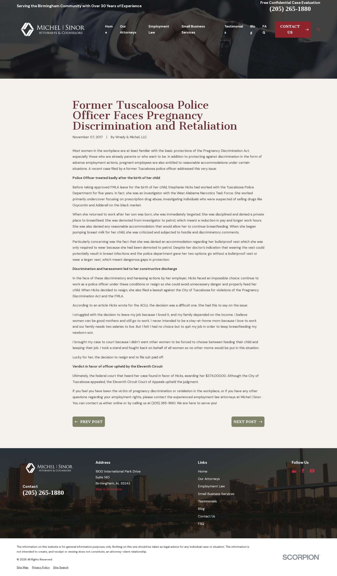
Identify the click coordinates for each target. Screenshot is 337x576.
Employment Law (211, 486)
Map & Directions (109, 489)
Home (202, 471)
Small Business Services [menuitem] (193, 29)
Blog (201, 509)
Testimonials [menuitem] (233, 29)
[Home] (53, 29)
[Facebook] (303, 470)
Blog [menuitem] (252, 29)
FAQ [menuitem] (265, 29)
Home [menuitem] (109, 29)
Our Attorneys (209, 479)
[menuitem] (22, 567)
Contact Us (206, 516)
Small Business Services (216, 494)
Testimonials (207, 501)
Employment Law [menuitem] (159, 29)
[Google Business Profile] (294, 470)
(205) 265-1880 (290, 8)
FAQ (201, 524)
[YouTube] (312, 470)
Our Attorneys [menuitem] (128, 29)
